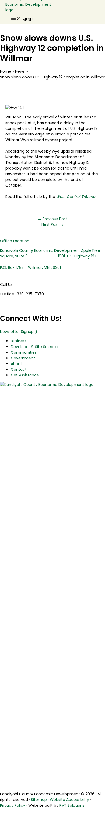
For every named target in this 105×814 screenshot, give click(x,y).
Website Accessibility (69, 799)
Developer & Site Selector (35, 346)
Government (23, 358)
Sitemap (39, 799)
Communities (24, 352)
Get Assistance (25, 375)
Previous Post (52, 218)
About (16, 363)
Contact (19, 369)
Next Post (52, 224)
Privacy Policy (12, 805)
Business (19, 341)
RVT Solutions (72, 805)
